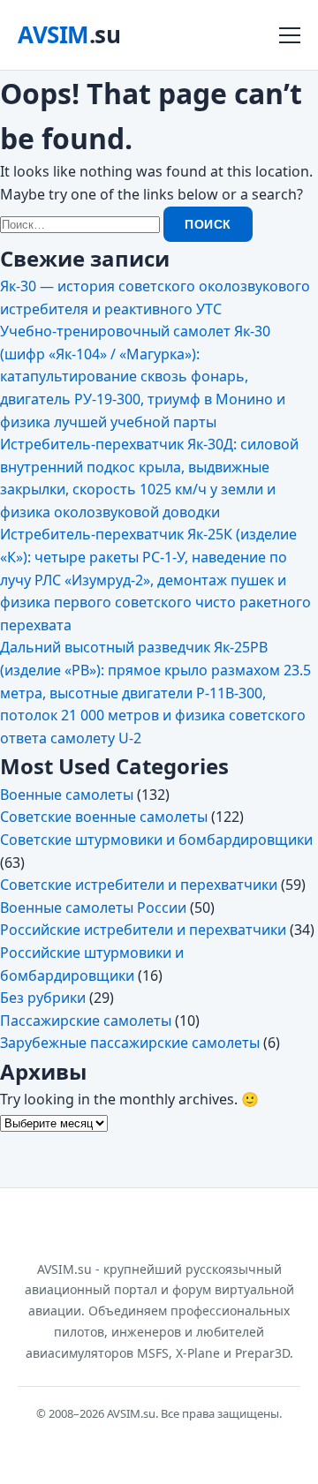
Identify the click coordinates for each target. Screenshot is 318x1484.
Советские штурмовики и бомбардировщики (156, 839)
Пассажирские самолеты (85, 1020)
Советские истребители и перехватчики (138, 884)
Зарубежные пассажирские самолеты (130, 1042)
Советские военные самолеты (104, 816)
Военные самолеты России (93, 907)
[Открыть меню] (289, 35)
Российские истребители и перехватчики (143, 929)
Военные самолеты (66, 794)
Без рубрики (43, 997)
